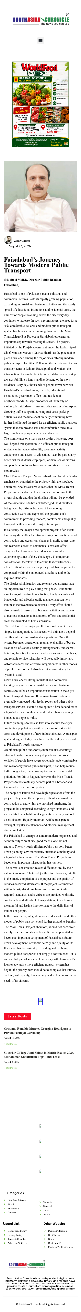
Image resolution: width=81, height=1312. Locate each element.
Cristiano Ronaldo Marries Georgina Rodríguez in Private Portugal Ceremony (37, 1030)
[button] (40, 40)
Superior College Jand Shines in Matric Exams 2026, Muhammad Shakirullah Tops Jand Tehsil (39, 1054)
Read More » (10, 1044)
